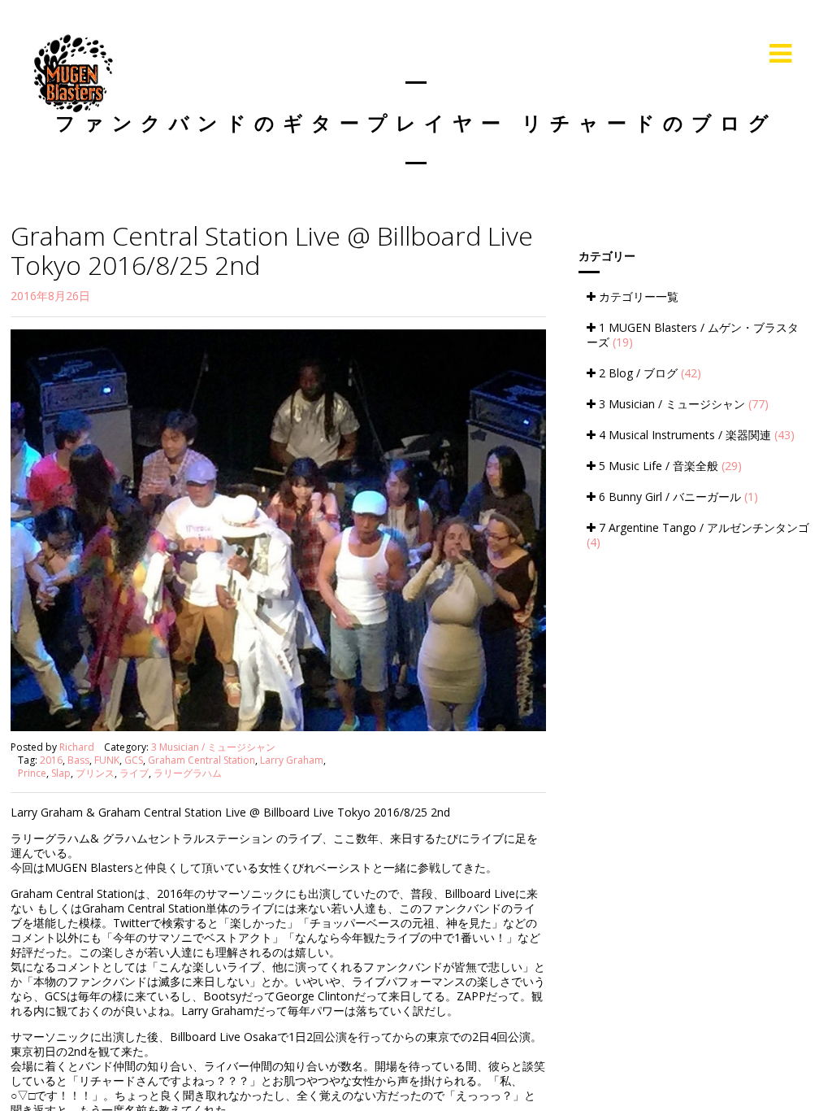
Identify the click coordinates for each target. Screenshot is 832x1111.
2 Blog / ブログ (648, 373)
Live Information (691, 53)
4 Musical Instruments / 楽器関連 (695, 434)
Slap (61, 773)
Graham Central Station (201, 760)
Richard (76, 747)
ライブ (134, 773)
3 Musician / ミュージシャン (213, 747)
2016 (51, 760)
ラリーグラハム (188, 773)
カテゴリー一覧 (637, 296)
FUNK (106, 760)
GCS (133, 760)
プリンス (95, 773)
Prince (32, 773)
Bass (78, 760)
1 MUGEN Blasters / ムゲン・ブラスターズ (693, 335)
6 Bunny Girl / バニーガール (677, 496)
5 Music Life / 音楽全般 (669, 465)
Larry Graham (291, 760)
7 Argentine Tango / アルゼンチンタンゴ (698, 535)
